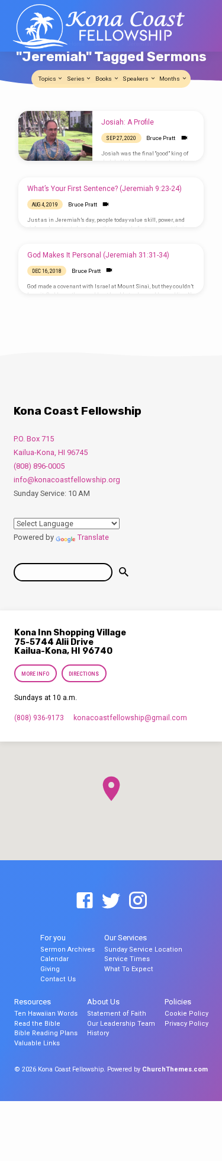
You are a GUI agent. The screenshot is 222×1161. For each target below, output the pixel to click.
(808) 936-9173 (39, 718)
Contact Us (58, 979)
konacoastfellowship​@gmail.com (130, 718)
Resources (32, 1001)
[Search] (123, 572)
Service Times (127, 959)
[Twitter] (111, 901)
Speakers (136, 78)
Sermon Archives (67, 949)
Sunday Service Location (143, 949)
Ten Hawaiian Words (46, 1013)
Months (170, 78)
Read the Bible (37, 1024)
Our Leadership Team (121, 1024)
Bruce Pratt (160, 138)
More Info (36, 674)
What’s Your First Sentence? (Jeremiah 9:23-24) (104, 189)
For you (53, 937)
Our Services (125, 937)
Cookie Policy (186, 1013)
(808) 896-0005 (39, 466)
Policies (178, 1001)
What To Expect (128, 969)
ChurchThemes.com (175, 1069)
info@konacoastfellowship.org (67, 479)
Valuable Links (37, 1043)
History (98, 1033)
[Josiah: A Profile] (55, 136)
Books (104, 78)
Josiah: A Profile (127, 122)
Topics (47, 78)
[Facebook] (84, 901)
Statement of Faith (116, 1013)
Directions (84, 674)
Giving (50, 969)
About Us (103, 1001)
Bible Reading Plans (46, 1033)
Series (76, 78)
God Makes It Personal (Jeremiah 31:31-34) (98, 255)
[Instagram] (138, 901)
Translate (93, 537)
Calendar (54, 959)
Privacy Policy (186, 1024)
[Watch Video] (184, 137)
